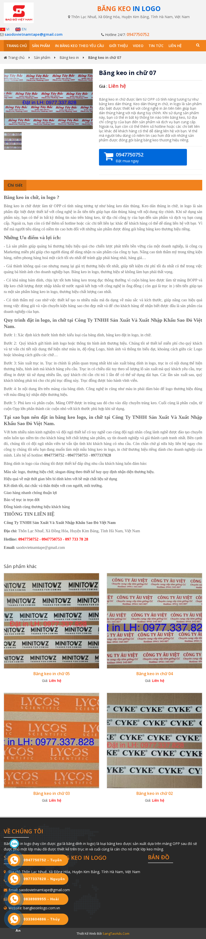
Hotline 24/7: (126, 34)
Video (138, 45)
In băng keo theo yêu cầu (79, 45)
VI (7, 29)
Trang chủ (16, 45)
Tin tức (156, 45)
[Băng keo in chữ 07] (48, 98)
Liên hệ (175, 45)
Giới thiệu (118, 45)
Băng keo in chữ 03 (51, 793)
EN (23, 29)
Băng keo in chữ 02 (154, 793)
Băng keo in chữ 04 (154, 673)
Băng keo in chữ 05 (51, 673)
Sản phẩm (41, 45)
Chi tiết (15, 185)
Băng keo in (69, 57)
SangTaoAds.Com (115, 933)
